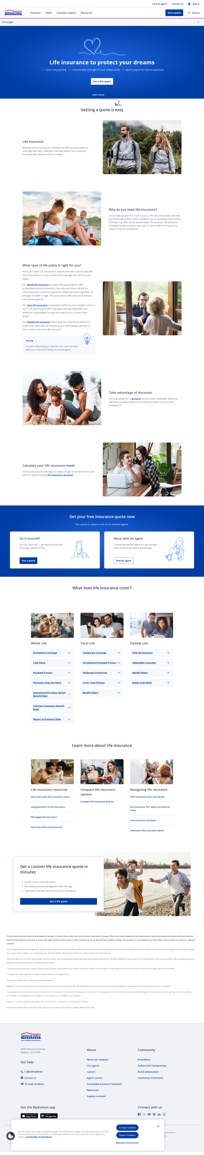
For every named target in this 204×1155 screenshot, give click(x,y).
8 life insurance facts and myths (147, 796)
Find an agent (160, 3)
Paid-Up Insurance (142, 652)
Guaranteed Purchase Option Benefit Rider (49, 694)
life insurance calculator (60, 474)
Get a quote (28, 560)
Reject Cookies (127, 1135)
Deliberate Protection (95, 672)
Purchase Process (42, 672)
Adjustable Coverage (144, 662)
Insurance (35, 12)
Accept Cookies (127, 1127)
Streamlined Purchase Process (99, 662)
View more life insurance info (46, 827)
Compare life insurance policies (97, 801)
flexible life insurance (38, 322)
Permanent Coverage (45, 652)
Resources (86, 12)
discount (136, 398)
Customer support (66, 12)
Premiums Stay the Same (47, 682)
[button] (10, 1136)
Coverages (7, 22)
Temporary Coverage (95, 652)
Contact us (177, 3)
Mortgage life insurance (44, 817)
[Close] (158, 1126)
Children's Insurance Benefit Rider (48, 707)
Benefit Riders (90, 692)
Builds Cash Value (142, 682)
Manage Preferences (127, 1142)
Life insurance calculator (143, 820)
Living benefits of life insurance (48, 806)
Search (196, 12)
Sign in (196, 3)
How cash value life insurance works (50, 796)
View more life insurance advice (147, 830)
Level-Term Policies (94, 682)
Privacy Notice (45, 1137)
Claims (48, 12)
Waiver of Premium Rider (47, 719)
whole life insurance (38, 284)
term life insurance (37, 305)
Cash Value (39, 662)
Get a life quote (102, 81)
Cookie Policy (32, 1137)
